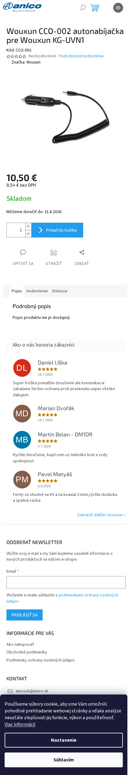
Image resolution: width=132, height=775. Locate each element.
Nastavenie (63, 740)
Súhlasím (63, 759)
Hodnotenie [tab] (37, 291)
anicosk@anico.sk (32, 691)
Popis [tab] (17, 291)
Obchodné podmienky (26, 652)
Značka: (26, 62)
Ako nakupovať (20, 644)
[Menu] (118, 8)
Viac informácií (20, 724)
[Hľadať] (83, 8)
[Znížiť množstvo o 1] (28, 233)
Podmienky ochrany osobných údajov (40, 660)
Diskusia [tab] (59, 291)
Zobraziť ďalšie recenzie (99, 515)
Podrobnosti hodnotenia (81, 56)
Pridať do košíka (61, 230)
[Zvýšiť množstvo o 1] (28, 226)
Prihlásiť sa (24, 614)
